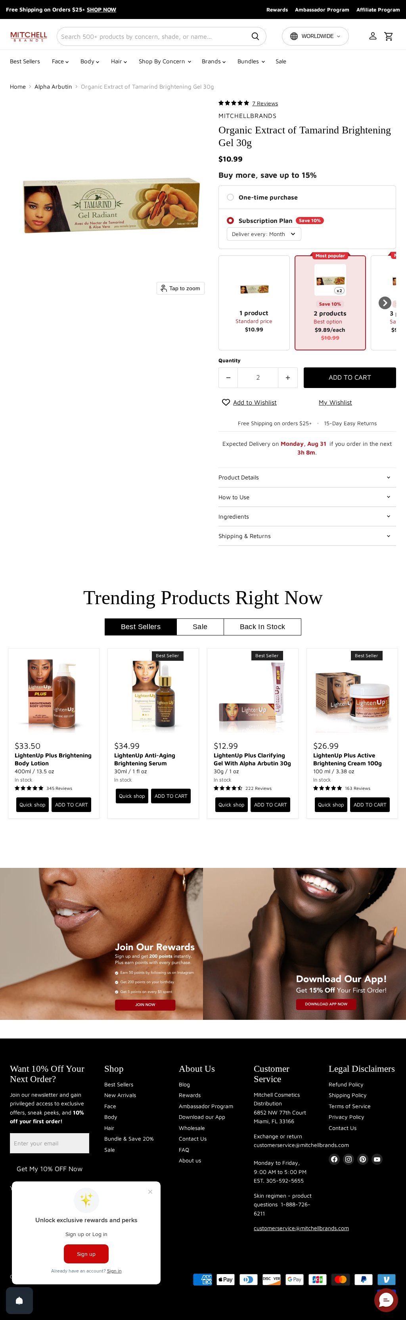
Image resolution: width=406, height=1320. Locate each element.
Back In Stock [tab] (262, 627)
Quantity (229, 360)
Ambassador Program (322, 9)
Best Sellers (25, 61)
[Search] (255, 36)
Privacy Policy (346, 1116)
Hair (117, 61)
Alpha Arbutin (53, 86)
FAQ (184, 1149)
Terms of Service (350, 1106)
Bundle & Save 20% (129, 1138)
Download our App (202, 1116)
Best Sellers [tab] (141, 627)
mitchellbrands (247, 115)
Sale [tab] (200, 627)
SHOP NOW (101, 9)
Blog (184, 1084)
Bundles (248, 61)
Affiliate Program (378, 9)
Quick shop (32, 804)
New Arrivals (120, 1095)
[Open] (19, 1300)
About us (190, 1160)
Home (18, 86)
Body (88, 61)
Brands (212, 61)
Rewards (277, 9)
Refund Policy (346, 1084)
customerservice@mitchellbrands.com (301, 1228)
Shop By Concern (163, 61)
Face (58, 61)
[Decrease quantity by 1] (228, 377)
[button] (373, 36)
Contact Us (193, 1138)
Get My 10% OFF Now (49, 1169)
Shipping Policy (348, 1095)
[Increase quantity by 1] (288, 377)
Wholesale (192, 1127)
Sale (281, 61)
